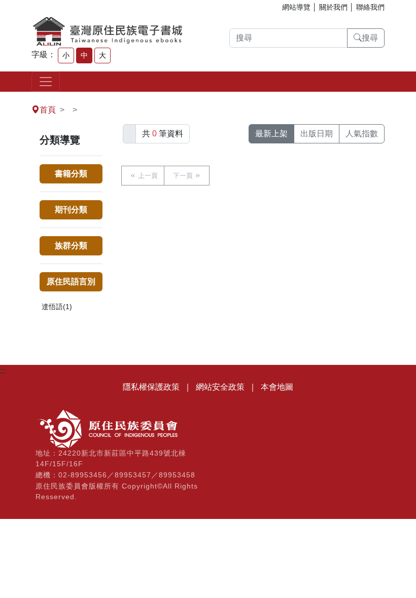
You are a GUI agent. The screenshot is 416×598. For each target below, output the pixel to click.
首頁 (48, 109)
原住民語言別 (71, 281)
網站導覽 (296, 7)
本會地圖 (277, 387)
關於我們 (333, 7)
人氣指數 (361, 133)
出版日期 (316, 133)
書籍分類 (71, 173)
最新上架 (271, 133)
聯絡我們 (370, 7)
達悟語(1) (57, 307)
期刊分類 (71, 209)
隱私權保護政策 (151, 387)
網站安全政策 (220, 387)
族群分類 (71, 245)
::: (3, 97)
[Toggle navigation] (45, 81)
